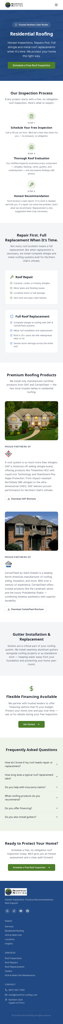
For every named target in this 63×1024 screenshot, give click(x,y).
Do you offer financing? (18, 808)
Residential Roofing (14, 930)
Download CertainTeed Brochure (27, 609)
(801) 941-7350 (17, 990)
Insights (9, 943)
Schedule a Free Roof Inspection (31, 65)
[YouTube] (20, 910)
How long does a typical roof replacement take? (29, 776)
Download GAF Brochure (23, 498)
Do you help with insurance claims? (25, 787)
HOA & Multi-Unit (13, 935)
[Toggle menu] (56, 5)
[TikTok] (14, 910)
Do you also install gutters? (20, 817)
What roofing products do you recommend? (22, 797)
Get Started (29, 724)
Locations (10, 939)
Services (9, 926)
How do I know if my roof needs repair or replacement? (29, 764)
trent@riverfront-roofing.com (23, 994)
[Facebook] (27, 910)
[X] (7, 910)
